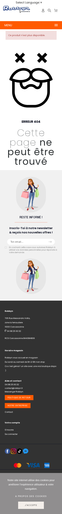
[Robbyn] (16, 11)
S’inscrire (9, 429)
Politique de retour (19, 397)
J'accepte (31, 505)
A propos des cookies (31, 496)
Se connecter (11, 434)
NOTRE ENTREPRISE (18, 405)
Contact (9, 412)
